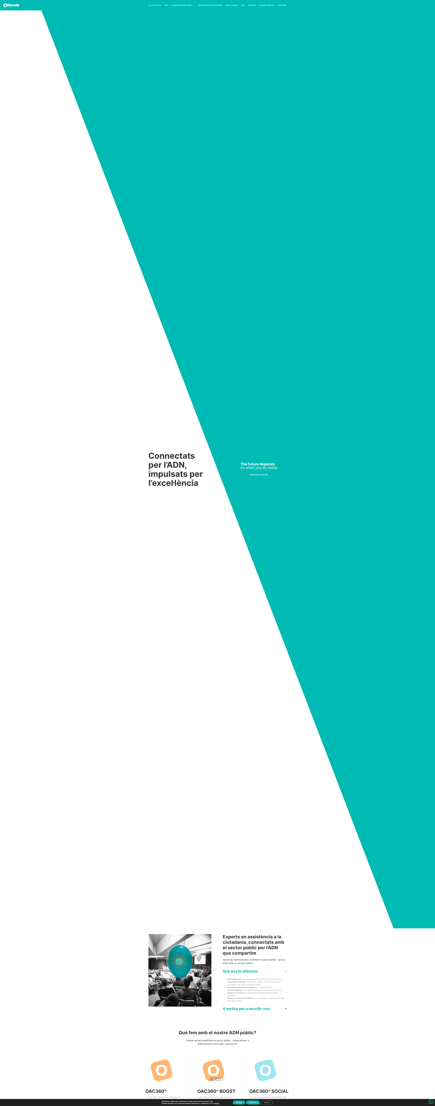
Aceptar (239, 1102)
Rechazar (253, 1102)
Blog (243, 5)
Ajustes (266, 1102)
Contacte (252, 5)
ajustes (216, 1103)
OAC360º (156, 1091)
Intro (166, 5)
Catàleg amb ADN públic (181, 5)
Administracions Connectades (210, 5)
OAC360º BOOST (216, 1091)
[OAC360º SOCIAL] (265, 1070)
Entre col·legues (231, 5)
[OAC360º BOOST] (213, 1070)
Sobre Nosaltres (154, 5)
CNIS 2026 (281, 5)
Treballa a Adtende (266, 5)
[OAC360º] (161, 1070)
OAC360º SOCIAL (269, 1091)
